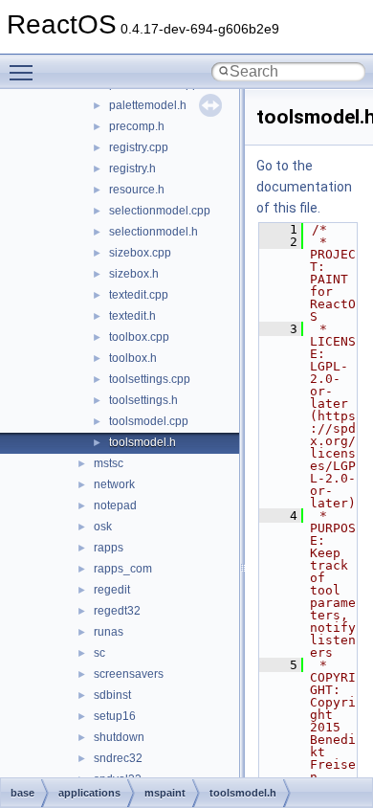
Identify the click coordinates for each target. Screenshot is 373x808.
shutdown (119, 737)
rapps (108, 547)
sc (99, 653)
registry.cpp (138, 147)
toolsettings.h (143, 400)
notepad (115, 505)
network (114, 484)
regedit (112, 589)
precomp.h (137, 126)
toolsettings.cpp (149, 379)
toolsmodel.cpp (148, 421)
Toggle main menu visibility (25, 72)
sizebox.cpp (140, 252)
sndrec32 (118, 758)
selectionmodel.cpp (159, 210)
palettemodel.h (147, 105)
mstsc (108, 463)
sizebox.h (134, 274)
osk (103, 526)
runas (108, 632)
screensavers (129, 674)
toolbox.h (133, 358)
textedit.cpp (138, 295)
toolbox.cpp (139, 337)
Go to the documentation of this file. (304, 186)
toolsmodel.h (142, 442)
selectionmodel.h (153, 231)
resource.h (137, 189)
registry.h (132, 168)
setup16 (115, 716)
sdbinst (112, 695)
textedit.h (132, 316)
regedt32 (117, 610)
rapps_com (123, 568)
